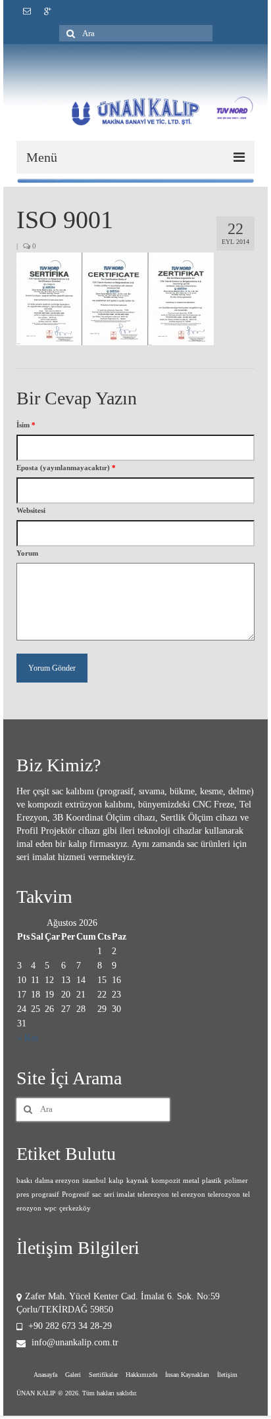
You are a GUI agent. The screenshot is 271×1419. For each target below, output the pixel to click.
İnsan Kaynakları (187, 1374)
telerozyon (224, 1194)
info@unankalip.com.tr (73, 1342)
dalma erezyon (57, 1180)
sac (96, 1194)
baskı (24, 1180)
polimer (236, 1180)
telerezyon (153, 1194)
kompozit (165, 1180)
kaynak (137, 1180)
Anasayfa (45, 1374)
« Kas (27, 1038)
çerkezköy (75, 1208)
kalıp (116, 1180)
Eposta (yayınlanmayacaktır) (66, 467)
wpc (50, 1208)
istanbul (94, 1180)
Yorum (27, 553)
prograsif (45, 1194)
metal (191, 1180)
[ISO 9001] (115, 298)
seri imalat (119, 1194)
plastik (212, 1180)
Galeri (73, 1374)
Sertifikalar (103, 1374)
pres (22, 1194)
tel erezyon (188, 1194)
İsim (26, 425)
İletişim (227, 1374)
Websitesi (30, 510)
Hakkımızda (141, 1374)
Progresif (75, 1194)
